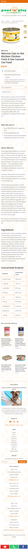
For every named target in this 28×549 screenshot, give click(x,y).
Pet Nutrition (14, 443)
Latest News (14, 384)
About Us (14, 436)
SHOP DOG (14, 438)
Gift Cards (14, 449)
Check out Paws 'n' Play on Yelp (14, 425)
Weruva (8, 21)
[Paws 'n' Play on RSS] (18, 422)
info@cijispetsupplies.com (14, 496)
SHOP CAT (14, 441)
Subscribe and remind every (12, 75)
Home (2, 21)
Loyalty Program (14, 451)
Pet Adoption (14, 445)
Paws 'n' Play (15, 535)
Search (14, 432)
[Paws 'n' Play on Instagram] (14, 422)
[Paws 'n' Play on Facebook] (10, 422)
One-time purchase (9, 71)
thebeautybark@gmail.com (17, 530)
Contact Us (14, 447)
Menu (4, 1)
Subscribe (22, 462)
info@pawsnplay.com (14, 480)
